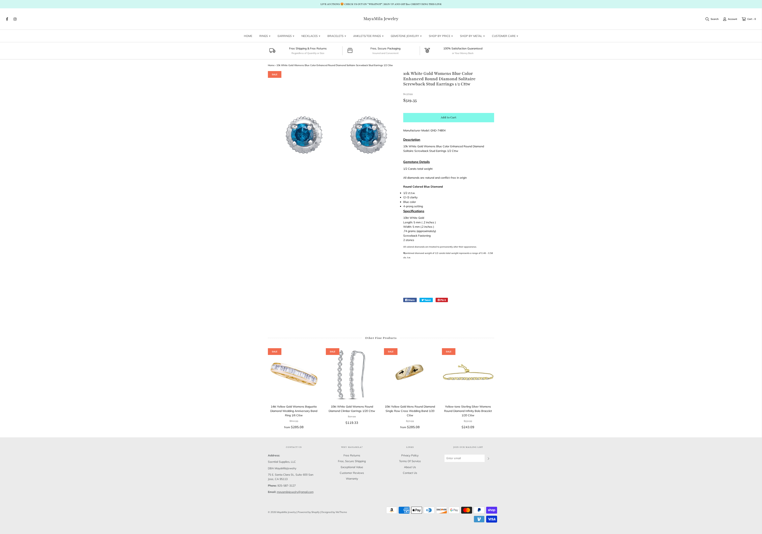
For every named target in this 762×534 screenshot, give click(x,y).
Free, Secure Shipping (352, 461)
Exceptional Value (352, 467)
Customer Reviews (352, 473)
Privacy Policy (410, 455)
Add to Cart (448, 117)
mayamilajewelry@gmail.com (295, 492)
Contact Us (410, 473)
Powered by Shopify (308, 512)
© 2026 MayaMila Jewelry (282, 512)
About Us (410, 467)
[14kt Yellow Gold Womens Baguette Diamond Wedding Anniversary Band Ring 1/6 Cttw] (294, 374)
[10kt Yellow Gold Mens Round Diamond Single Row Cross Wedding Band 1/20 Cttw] (410, 374)
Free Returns (351, 455)
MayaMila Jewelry (380, 18)
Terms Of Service (410, 461)
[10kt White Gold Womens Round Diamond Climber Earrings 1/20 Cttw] (352, 374)
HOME (248, 36)
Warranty (352, 478)
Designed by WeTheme (334, 512)
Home (271, 65)
